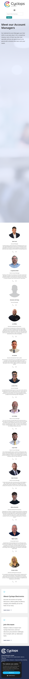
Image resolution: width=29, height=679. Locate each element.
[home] (14, 4)
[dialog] (11, 670)
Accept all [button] (11, 672)
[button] (14, 10)
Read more (12, 670)
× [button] (20, 662)
